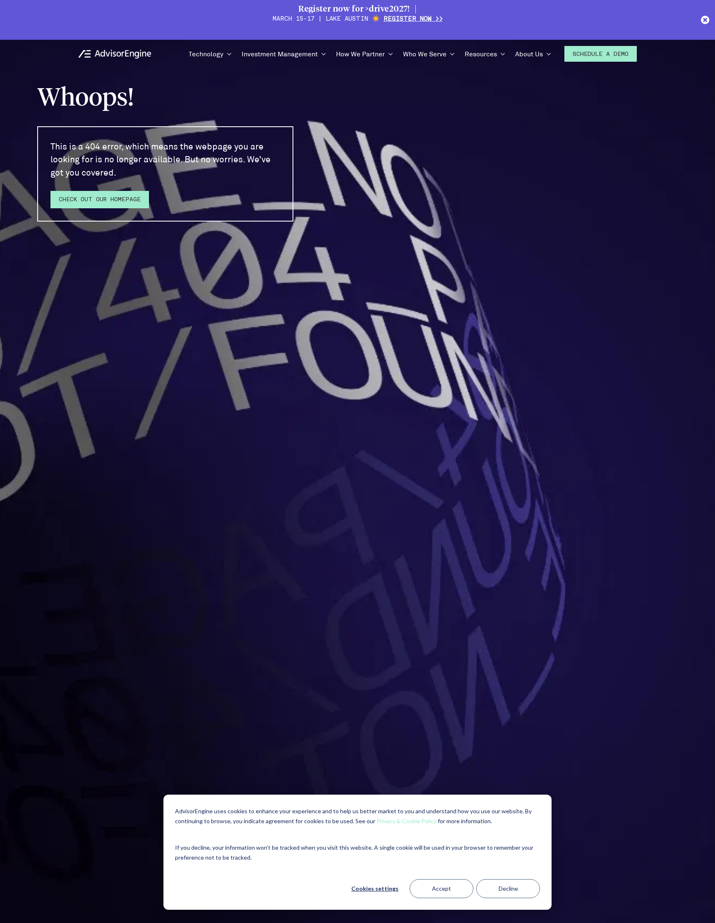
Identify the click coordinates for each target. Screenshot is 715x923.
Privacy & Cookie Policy (407, 820)
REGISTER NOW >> (413, 19)
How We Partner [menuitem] (360, 54)
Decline (508, 888)
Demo (601, 54)
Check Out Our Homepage (100, 199)
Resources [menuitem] (481, 54)
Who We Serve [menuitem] (424, 54)
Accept (441, 888)
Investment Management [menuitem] (280, 54)
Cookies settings (374, 888)
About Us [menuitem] (529, 54)
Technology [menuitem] (206, 54)
